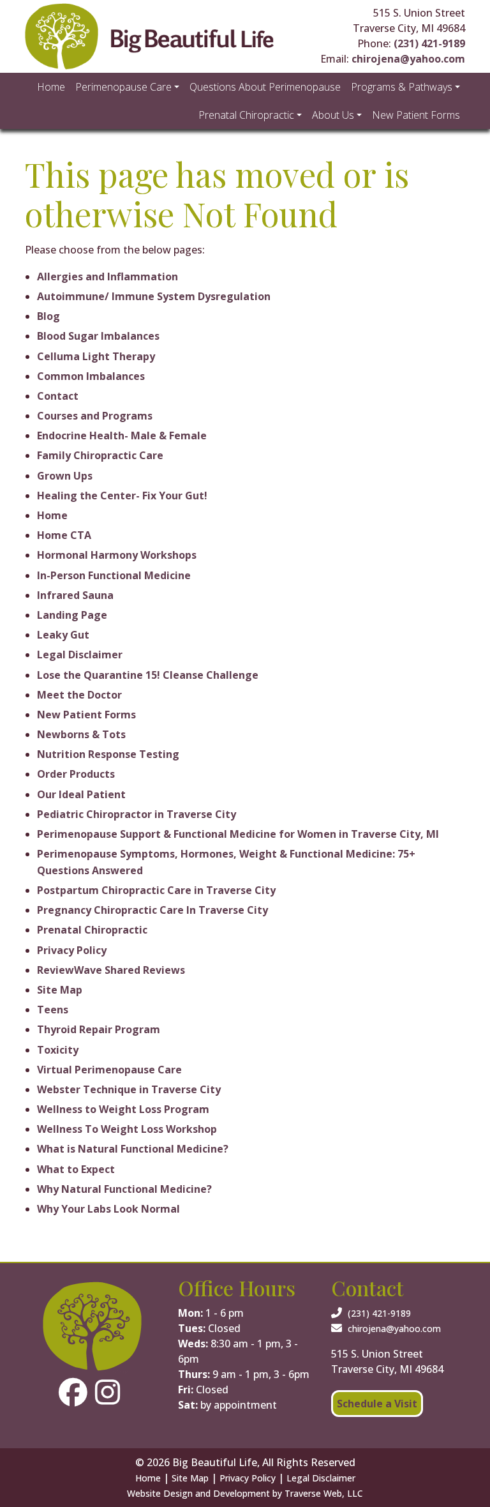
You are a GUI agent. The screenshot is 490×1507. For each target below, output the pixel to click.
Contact (57, 396)
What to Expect (76, 1169)
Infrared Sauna (75, 595)
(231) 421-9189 (429, 43)
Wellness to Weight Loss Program (123, 1109)
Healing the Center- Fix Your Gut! (122, 495)
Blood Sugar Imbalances (98, 336)
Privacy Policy (72, 950)
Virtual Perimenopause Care (109, 1070)
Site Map (59, 990)
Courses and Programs (94, 416)
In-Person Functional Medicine (114, 575)
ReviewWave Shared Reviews (111, 970)
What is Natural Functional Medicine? (132, 1149)
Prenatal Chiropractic (92, 930)
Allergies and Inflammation (107, 276)
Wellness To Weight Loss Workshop (127, 1129)
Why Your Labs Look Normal (108, 1209)
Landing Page (72, 615)
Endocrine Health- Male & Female (122, 435)
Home (52, 515)
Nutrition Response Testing (108, 754)
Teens (52, 1010)
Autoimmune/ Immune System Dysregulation (154, 296)
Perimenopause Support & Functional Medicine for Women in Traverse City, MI (238, 834)
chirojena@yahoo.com (408, 59)
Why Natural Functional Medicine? (124, 1189)
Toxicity (57, 1050)
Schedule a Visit (377, 1404)
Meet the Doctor (79, 695)
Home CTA (64, 535)
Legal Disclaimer (79, 654)
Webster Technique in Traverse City (129, 1089)
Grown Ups (65, 476)
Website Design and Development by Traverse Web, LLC (245, 1493)
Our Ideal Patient (81, 794)
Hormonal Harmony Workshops (117, 555)
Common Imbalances (91, 376)
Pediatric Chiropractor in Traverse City (136, 814)
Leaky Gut (63, 635)
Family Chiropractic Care (100, 455)
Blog (48, 316)
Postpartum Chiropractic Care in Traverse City (156, 890)
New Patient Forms (86, 715)
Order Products (76, 774)
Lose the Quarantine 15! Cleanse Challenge (147, 675)
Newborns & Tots (81, 734)
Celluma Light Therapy (96, 356)
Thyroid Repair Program (98, 1029)
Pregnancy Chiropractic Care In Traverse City (152, 910)
